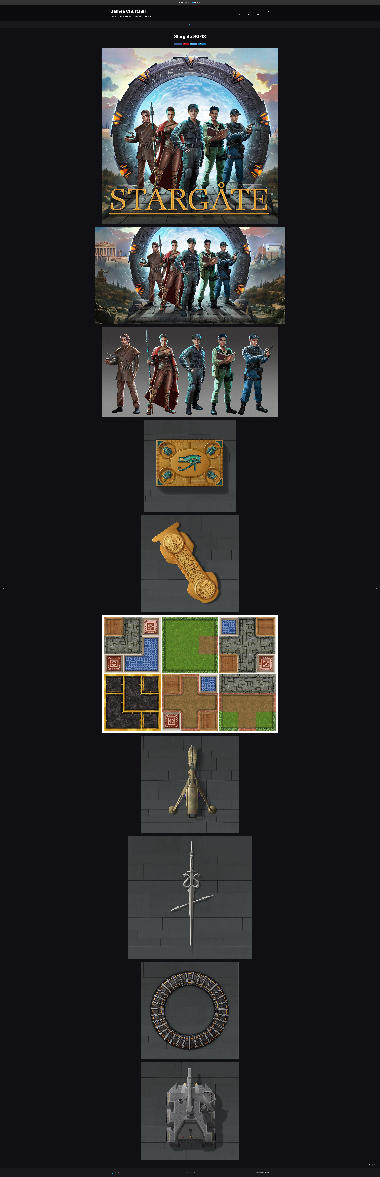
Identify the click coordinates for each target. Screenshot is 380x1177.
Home (234, 15)
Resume (242, 15)
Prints (267, 15)
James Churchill (128, 11)
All (190, 24)
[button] (371, 1165)
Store (259, 15)
